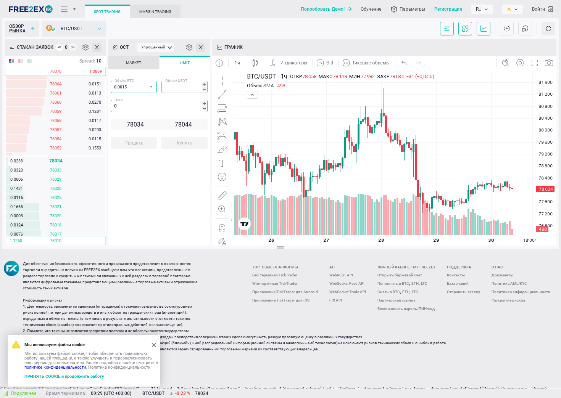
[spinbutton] (184, 87)
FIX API (335, 300)
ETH (415, 283)
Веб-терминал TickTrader (274, 275)
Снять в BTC (388, 292)
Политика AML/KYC (509, 283)
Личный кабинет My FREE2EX (406, 267)
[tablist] (159, 104)
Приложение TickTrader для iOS (281, 300)
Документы (502, 275)
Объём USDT (176, 81)
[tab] (133, 62)
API (332, 267)
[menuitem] (155, 47)
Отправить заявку (463, 292)
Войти (538, 9)
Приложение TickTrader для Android (285, 292)
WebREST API (341, 275)
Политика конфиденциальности (521, 292)
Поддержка (459, 267)
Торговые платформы (275, 267)
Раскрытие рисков (509, 300)
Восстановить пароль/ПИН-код (406, 309)
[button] (152, 87)
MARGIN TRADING (155, 12)
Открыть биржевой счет (399, 275)
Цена (118, 100)
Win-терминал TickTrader (275, 283)
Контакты (456, 275)
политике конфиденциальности (55, 367)
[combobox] (134, 87)
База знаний (458, 283)
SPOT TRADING (107, 12)
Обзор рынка (17, 29)
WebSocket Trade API (347, 292)
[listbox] (482, 9)
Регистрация (448, 9)
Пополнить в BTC (393, 283)
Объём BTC (124, 81)
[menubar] (155, 47)
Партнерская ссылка (396, 300)
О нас (497, 267)
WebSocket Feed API (346, 283)
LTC (424, 283)
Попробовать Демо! (323, 9)
